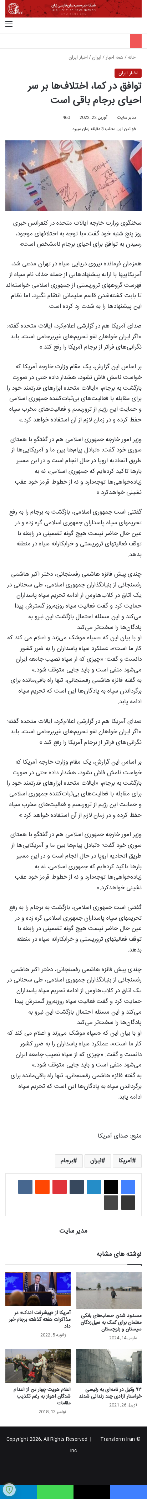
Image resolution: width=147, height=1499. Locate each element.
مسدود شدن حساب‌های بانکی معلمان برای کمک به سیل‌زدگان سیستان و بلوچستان (111, 1322)
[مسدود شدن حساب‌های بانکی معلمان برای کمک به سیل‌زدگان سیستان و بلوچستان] (109, 1290)
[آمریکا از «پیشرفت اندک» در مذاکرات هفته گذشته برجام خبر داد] (38, 1289)
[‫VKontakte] (25, 1187)
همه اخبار (114, 57)
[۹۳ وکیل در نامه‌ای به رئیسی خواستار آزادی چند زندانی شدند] (109, 1366)
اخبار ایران (78, 57)
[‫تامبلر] (77, 1187)
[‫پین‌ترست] (59, 1187)
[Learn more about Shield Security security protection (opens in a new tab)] (9, 1489)
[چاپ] (111, 1202)
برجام (67, 1161)
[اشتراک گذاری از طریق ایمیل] (128, 1202)
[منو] (8, 24)
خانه (132, 57)
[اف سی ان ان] (73, 9)
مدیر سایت (126, 117)
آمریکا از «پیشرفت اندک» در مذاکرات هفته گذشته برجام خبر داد (40, 1320)
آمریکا (125, 1161)
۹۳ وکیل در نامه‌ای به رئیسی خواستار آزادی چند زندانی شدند (110, 1393)
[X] (111, 1187)
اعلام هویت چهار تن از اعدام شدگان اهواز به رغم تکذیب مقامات (42, 1396)
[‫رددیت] (42, 1187)
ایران (96, 57)
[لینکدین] (94, 1187)
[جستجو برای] (138, 24)
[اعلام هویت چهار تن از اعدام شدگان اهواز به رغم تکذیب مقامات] (38, 1366)
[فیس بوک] (128, 1187)
